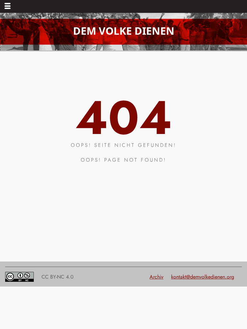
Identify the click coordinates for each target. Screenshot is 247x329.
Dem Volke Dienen (123, 31)
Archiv (156, 276)
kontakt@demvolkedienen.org (202, 276)
